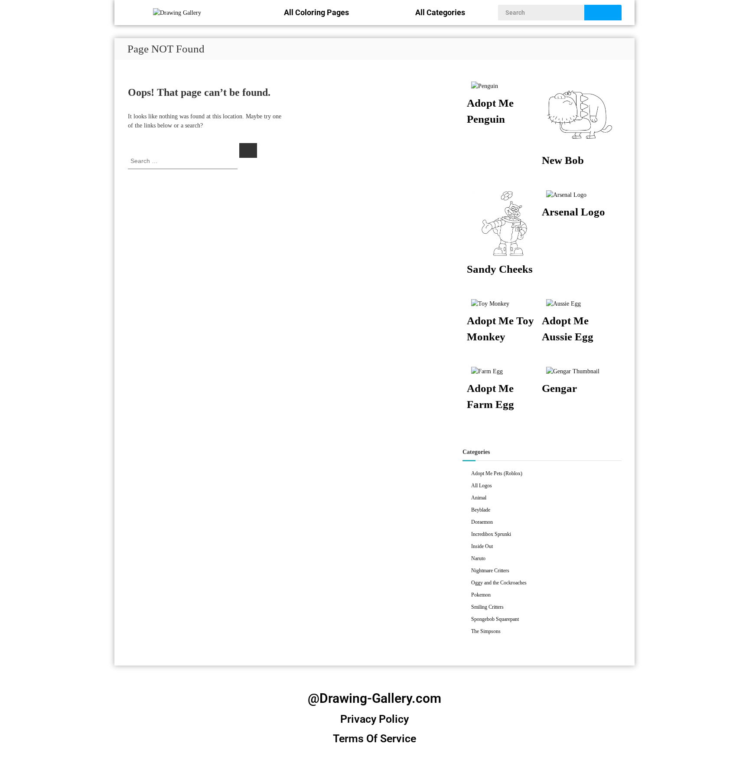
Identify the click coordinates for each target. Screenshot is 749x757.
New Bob (563, 160)
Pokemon (481, 595)
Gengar (559, 388)
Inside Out (482, 546)
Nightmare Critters (490, 571)
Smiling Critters (487, 607)
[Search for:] (183, 160)
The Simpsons (486, 631)
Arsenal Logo (573, 212)
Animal (478, 498)
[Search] (248, 150)
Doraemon (482, 522)
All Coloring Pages (316, 12)
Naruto (478, 558)
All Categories (440, 12)
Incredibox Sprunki (491, 534)
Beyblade (480, 510)
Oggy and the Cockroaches (499, 583)
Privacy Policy (374, 719)
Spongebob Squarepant (495, 619)
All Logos (481, 486)
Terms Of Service (374, 738)
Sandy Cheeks (500, 269)
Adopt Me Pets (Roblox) (496, 473)
